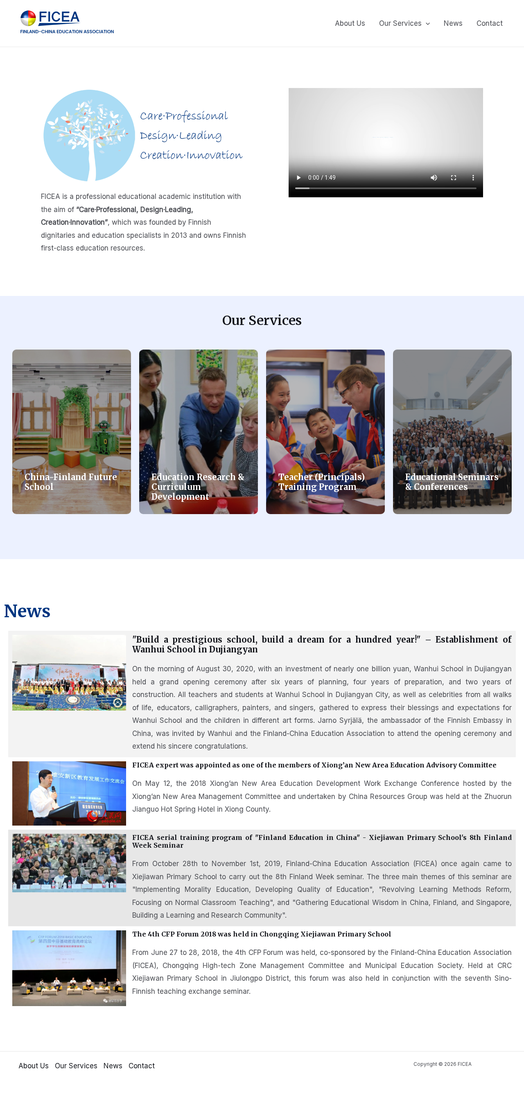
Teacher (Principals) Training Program (321, 482)
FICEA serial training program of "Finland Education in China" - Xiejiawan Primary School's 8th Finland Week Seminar (322, 841)
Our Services (400, 23)
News (453, 23)
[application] (426, 23)
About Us (350, 23)
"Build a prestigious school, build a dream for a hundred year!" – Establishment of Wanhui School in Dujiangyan (322, 644)
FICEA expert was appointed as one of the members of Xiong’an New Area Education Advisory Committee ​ (315, 765)
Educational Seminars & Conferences (452, 482)
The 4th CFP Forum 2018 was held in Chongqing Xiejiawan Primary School (261, 934)
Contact (490, 23)
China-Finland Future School (71, 482)
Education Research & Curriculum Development (197, 487)
